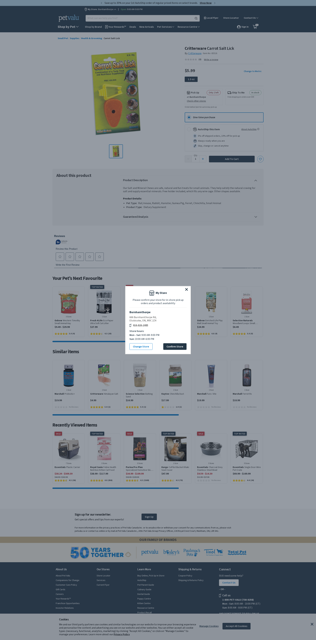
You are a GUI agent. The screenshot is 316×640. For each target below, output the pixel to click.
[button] (186, 289)
